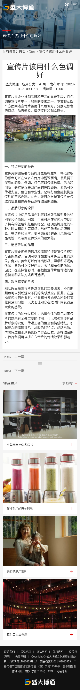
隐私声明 (42, 651)
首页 (22, 51)
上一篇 (19, 356)
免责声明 (20, 656)
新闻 (32, 51)
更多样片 (68, 383)
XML (51, 671)
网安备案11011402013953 (55, 661)
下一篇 (19, 370)
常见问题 (25, 651)
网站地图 (61, 671)
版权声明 (58, 651)
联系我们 (9, 651)
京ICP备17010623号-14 (23, 661)
